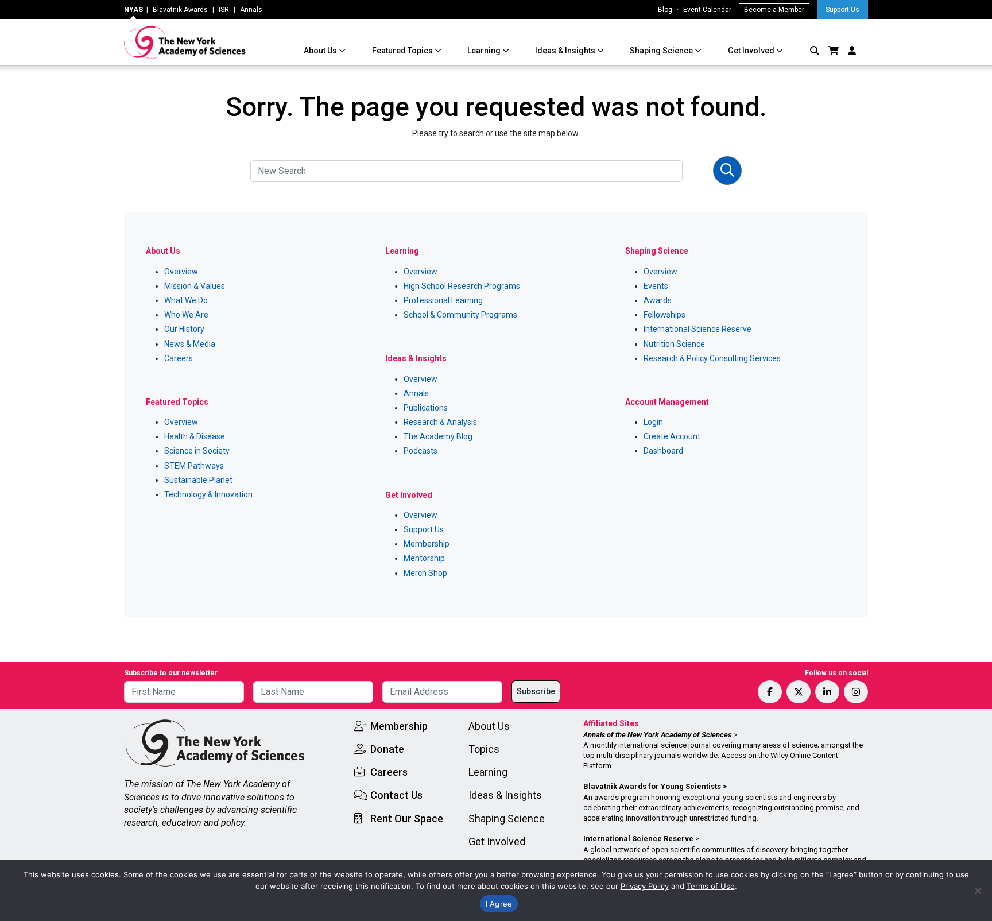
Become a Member (774, 10)
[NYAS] (185, 42)
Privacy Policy (645, 886)
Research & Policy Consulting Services (712, 358)
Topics (483, 749)
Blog (665, 10)
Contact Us (396, 795)
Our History (184, 329)
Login (653, 422)
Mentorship (424, 558)
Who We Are (186, 314)
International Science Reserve (697, 329)
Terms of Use (711, 886)
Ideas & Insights (566, 50)
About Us (321, 50)
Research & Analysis (440, 422)
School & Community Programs (460, 314)
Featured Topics (403, 50)
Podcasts (420, 450)
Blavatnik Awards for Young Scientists (652, 786)
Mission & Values (194, 286)
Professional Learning (443, 300)
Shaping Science (662, 50)
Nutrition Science (674, 344)
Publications (426, 407)
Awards (658, 300)
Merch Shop (425, 573)
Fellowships (664, 314)
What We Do (186, 300)
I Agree (499, 903)
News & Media (189, 344)
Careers (178, 358)
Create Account (672, 436)
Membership (427, 543)
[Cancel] (977, 890)
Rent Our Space (406, 818)
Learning (484, 50)
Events (656, 286)
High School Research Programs (462, 286)
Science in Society (197, 450)
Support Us (842, 10)
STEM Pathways (194, 465)
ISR (224, 10)
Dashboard (663, 450)
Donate (387, 749)
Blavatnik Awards (180, 10)
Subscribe (536, 691)
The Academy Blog (438, 436)
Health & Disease (194, 436)
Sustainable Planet (198, 480)
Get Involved (752, 50)
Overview (181, 271)
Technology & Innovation (208, 494)
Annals (251, 10)
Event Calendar (707, 10)
